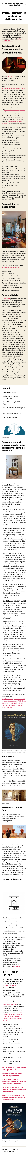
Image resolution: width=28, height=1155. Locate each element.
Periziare (10, 77)
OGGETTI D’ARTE (9, 985)
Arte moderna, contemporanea (14, 110)
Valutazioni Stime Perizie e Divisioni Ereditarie (14, 4)
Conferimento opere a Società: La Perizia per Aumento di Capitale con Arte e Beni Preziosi (13, 1097)
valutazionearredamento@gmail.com (14, 88)
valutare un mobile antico (10, 267)
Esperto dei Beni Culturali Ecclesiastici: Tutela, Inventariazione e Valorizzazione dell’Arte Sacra (14, 1081)
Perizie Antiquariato (10, 1005)
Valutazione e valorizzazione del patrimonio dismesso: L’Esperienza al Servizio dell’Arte (14, 1089)
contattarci (16, 967)
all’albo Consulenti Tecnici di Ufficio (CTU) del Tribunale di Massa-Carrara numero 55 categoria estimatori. (13, 1017)
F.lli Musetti (6, 299)
